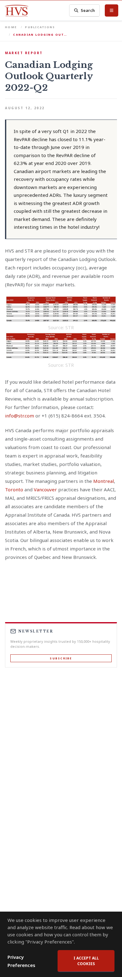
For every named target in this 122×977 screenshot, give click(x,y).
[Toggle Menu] (111, 10)
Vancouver (45, 489)
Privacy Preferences (21, 961)
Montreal (103, 481)
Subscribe (61, 658)
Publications (40, 27)
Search (88, 10)
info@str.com (19, 415)
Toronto (14, 489)
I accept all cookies (86, 960)
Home (11, 27)
